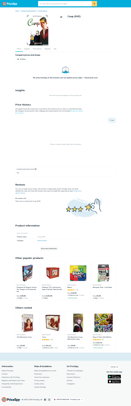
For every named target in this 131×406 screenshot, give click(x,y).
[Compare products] (61, 17)
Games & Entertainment (28, 11)
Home (17, 11)
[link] (27, 280)
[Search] (94, 3)
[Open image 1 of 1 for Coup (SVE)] (37, 30)
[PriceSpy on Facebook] (45, 399)
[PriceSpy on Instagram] (49, 399)
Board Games (42, 11)
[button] (21, 59)
